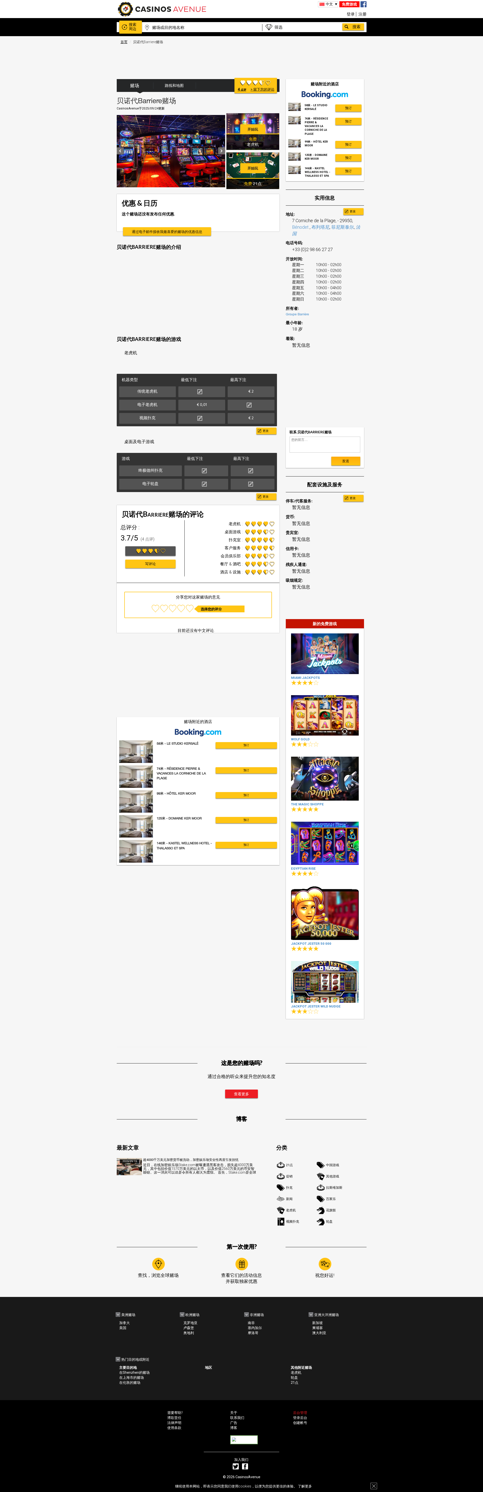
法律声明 (174, 1423)
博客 (233, 1428)
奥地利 (188, 1333)
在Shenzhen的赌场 (134, 1372)
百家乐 (331, 1199)
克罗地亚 (190, 1323)
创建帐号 (300, 1423)
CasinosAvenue (247, 1477)
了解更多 (305, 1486)
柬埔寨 (317, 1328)
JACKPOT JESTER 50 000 (311, 943)
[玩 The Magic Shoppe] (325, 778)
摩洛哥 (253, 1333)
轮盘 (329, 1221)
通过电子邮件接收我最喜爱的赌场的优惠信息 (167, 232)
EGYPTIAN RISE (303, 868)
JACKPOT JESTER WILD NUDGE (316, 1006)
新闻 (289, 1199)
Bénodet (301, 227)
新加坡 (317, 1323)
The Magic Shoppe (307, 804)
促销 (289, 1176)
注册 (362, 14)
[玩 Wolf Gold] (325, 715)
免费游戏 (349, 4)
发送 (345, 461)
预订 (246, 745)
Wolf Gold (300, 739)
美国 (122, 1328)
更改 (266, 431)
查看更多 (241, 1094)
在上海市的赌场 (131, 1378)
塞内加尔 (255, 1328)
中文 (329, 4)
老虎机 (291, 1210)
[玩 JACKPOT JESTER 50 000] (325, 913)
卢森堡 (188, 1328)
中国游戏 (332, 1165)
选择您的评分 (211, 609)
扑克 (289, 1187)
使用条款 (174, 1428)
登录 (351, 14)
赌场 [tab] (134, 85)
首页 (124, 42)
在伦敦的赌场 (129, 1383)
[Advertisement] (241, 59)
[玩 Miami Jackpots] (325, 653)
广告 (233, 1423)
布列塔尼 (320, 227)
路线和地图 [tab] (174, 85)
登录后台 (300, 1418)
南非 (251, 1323)
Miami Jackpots (305, 678)
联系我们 (237, 1418)
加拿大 (124, 1323)
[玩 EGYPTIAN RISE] (325, 843)
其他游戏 (332, 1176)
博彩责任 (174, 1418)
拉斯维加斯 (334, 1187)
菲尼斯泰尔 (342, 227)
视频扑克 (292, 1221)
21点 (289, 1165)
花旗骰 (331, 1210)
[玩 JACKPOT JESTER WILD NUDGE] (325, 982)
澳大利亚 (319, 1333)
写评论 (150, 564)
